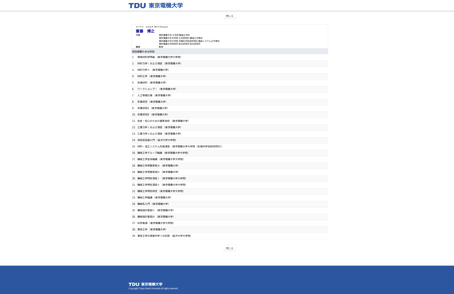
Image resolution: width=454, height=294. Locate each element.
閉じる (229, 16)
